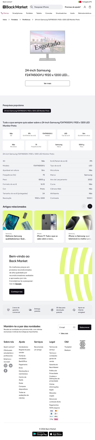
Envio (21, 368)
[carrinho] (90, 7)
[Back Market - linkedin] (11, 365)
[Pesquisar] (31, 7)
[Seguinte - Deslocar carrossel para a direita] (90, 206)
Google (18, 284)
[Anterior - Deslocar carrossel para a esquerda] (84, 206)
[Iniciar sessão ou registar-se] (84, 7)
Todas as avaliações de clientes (24, 395)
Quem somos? (9, 347)
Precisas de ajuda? (73, 7)
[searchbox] (48, 7)
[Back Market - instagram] (5, 365)
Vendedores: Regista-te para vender (24, 350)
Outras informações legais (54, 387)
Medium (68, 350)
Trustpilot (68, 347)
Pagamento (23, 364)
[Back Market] (15, 7)
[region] (47, 227)
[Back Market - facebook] (5, 371)
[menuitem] (17, 13)
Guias (21, 383)
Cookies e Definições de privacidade (54, 378)
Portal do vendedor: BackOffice (23, 358)
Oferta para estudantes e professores (8, 353)
